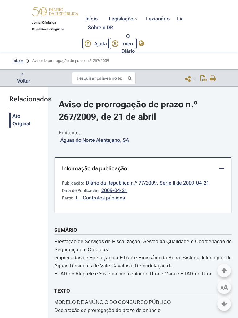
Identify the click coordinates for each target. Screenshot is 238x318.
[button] (55, 12)
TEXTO (62, 291)
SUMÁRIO (65, 230)
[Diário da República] (55, 13)
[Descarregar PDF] (203, 78)
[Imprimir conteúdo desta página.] (213, 78)
